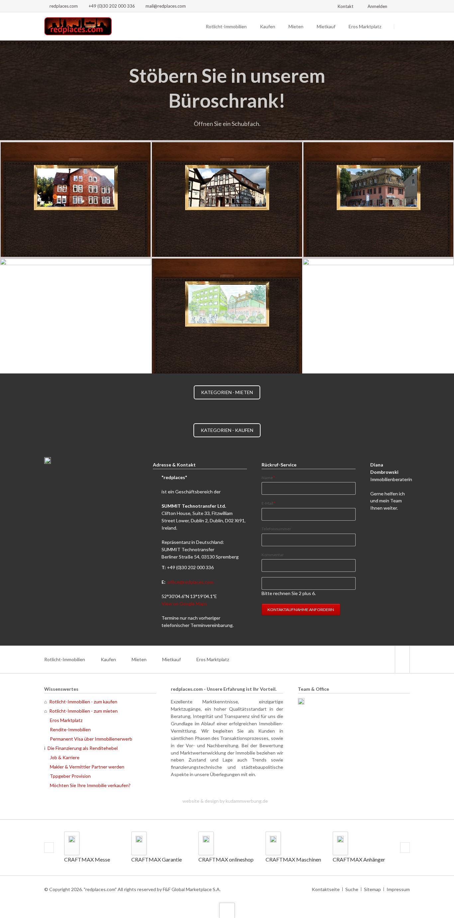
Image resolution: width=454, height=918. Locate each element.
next (405, 847)
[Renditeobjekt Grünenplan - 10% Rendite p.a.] (75, 199)
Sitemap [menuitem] (372, 889)
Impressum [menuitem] (398, 889)
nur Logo (235, 132)
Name (271, 477)
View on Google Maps (184, 603)
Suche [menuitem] (351, 889)
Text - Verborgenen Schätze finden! (243, 132)
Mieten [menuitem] (139, 659)
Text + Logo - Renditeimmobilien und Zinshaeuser (203, 132)
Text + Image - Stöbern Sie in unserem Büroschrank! (211, 132)
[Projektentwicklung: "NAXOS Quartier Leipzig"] (226, 315)
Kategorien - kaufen (227, 430)
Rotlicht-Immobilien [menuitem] (64, 659)
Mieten (295, 26)
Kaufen (267, 26)
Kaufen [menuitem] (108, 659)
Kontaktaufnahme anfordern (301, 609)
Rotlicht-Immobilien (226, 26)
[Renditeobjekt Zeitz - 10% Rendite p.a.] (378, 199)
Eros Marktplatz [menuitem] (212, 659)
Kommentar (273, 554)
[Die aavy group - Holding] (173, 789)
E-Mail (271, 503)
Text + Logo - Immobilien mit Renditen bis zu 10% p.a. (219, 132)
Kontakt (345, 6)
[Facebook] (404, 6)
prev (49, 847)
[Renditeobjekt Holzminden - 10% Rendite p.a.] (226, 199)
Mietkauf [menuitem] (171, 659)
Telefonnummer (276, 528)
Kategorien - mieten (227, 392)
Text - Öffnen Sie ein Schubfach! (227, 132)
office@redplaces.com (190, 582)
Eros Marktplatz (365, 26)
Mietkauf (326, 26)
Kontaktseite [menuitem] (326, 889)
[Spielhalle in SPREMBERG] (75, 315)
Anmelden (377, 6)
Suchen (402, 26)
